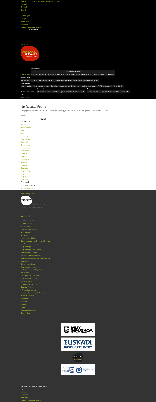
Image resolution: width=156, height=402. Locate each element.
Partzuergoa (25, 16)
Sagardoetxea (26, 261)
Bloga (102, 92)
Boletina (96, 92)
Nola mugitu (52, 74)
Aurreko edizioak (78, 92)
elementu (25, 44)
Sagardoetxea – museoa (41, 86)
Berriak (23, 133)
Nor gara (24, 18)
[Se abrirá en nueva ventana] (37, 221)
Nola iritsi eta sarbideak (88, 86)
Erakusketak (25, 139)
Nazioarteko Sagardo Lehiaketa (61, 92)
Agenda (89, 92)
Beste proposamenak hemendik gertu (78, 74)
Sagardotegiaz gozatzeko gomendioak (85, 80)
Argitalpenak (26, 128)
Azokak (23, 130)
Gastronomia (26, 151)
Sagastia (24, 177)
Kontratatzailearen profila (31, 27)
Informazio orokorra (43, 92)
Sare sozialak (125, 92)
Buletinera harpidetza (112, 92)
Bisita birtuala (117, 86)
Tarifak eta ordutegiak (105, 86)
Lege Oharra (24, 389)
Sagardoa (24, 168)
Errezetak (24, 142)
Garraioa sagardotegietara (63, 80)
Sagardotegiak (26, 171)
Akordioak (25, 24)
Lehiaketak (25, 159)
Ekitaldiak (24, 136)
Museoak (24, 162)
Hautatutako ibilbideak (73, 72)
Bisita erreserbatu (26, 86)
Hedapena (25, 298)
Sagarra (24, 174)
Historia (24, 153)
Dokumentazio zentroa (28, 92)
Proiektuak (25, 21)
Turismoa (24, 179)
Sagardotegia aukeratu (46, 80)
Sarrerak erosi (26, 224)
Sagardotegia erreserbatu (29, 80)
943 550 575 (26, 216)
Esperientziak (26, 145)
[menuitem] (24, 4)
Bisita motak (75, 86)
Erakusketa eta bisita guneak (60, 86)
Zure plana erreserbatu (38, 74)
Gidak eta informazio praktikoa (104, 74)
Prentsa (24, 165)
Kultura (23, 156)
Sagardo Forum (27, 287)
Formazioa (25, 148)
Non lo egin (61, 74)
